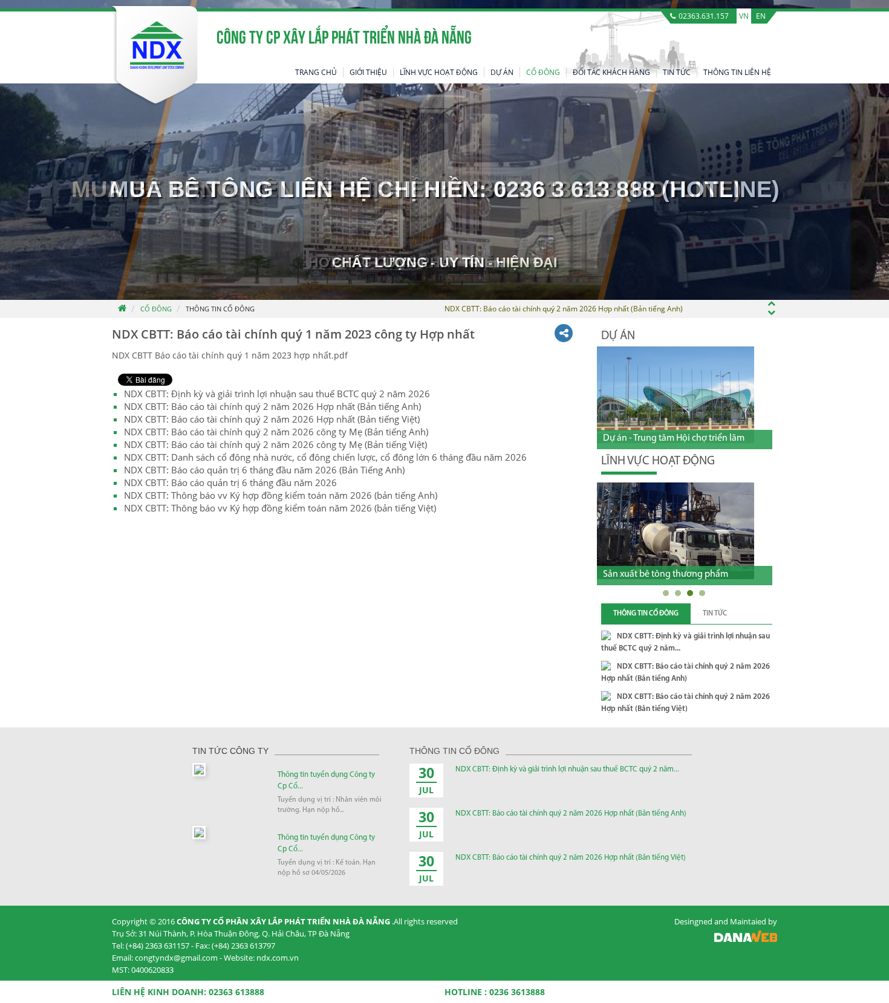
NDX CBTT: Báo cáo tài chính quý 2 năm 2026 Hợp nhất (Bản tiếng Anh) (272, 406)
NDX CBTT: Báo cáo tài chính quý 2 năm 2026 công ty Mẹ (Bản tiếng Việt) (275, 444)
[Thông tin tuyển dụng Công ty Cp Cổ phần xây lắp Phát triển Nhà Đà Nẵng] (199, 769)
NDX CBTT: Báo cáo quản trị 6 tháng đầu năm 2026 (230, 482)
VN (744, 16)
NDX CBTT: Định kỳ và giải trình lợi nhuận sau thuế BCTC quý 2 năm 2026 (277, 394)
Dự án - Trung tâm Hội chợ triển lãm (673, 438)
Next (765, 335)
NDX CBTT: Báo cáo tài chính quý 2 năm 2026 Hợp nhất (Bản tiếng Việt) (272, 419)
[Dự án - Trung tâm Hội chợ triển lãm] (675, 394)
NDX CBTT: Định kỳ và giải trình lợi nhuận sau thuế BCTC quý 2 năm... (567, 769)
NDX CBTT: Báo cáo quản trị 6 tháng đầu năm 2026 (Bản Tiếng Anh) (264, 470)
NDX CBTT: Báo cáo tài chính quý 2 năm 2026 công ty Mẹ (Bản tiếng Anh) (276, 432)
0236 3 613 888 (574, 190)
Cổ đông (156, 308)
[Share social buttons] (564, 333)
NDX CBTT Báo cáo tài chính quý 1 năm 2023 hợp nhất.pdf (230, 355)
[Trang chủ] (121, 309)
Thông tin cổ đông (220, 308)
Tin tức (715, 613)
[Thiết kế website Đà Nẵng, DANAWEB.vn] (745, 939)
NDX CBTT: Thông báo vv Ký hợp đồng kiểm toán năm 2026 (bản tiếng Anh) (280, 495)
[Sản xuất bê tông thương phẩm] (675, 530)
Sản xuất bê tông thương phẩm (665, 574)
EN (761, 16)
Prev (743, 335)
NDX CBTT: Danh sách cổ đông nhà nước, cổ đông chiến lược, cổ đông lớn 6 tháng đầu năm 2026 (325, 457)
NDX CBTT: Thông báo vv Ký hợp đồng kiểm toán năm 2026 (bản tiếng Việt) (280, 508)
